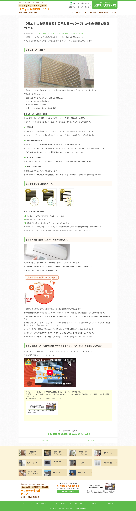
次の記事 (91, 440)
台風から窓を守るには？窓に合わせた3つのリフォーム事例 (69, 434)
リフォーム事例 (41, 33)
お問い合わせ (95, 503)
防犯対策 (82, 33)
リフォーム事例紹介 (60, 503)
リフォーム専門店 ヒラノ (34, 8)
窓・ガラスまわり (54, 33)
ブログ (113, 12)
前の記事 (45, 440)
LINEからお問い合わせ (81, 3)
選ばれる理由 (103, 12)
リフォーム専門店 (34, 492)
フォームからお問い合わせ (80, 7)
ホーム (25, 503)
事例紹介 (92, 12)
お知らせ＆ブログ (41, 503)
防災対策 (74, 33)
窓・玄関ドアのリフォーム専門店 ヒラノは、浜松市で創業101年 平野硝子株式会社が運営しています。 (101, 491)
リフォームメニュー (79, 12)
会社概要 (110, 503)
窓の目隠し (65, 33)
